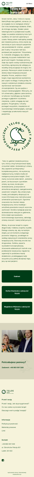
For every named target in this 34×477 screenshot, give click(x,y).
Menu (30, 3)
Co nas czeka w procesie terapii (14, 407)
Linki (3, 431)
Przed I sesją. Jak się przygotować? (15, 404)
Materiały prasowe (9, 427)
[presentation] (17, 244)
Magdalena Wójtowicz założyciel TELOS (17, 308)
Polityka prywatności (10, 424)
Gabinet (17, 276)
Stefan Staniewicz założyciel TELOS (17, 292)
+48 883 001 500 (17, 367)
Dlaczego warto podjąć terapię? (14, 410)
